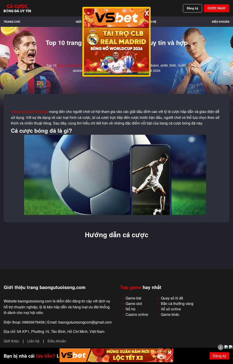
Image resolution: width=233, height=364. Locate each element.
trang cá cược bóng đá (73, 65)
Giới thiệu (11, 341)
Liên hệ (151, 22)
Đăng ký (192, 8)
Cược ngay (217, 8)
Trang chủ (12, 22)
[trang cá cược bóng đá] (17, 8)
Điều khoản (220, 22)
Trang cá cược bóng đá (29, 111)
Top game (130, 287)
